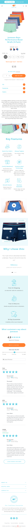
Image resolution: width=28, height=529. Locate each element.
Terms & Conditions (14, 523)
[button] (23, 6)
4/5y (10, 56)
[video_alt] (14, 205)
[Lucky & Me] (14, 6)
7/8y (18, 56)
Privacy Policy (7, 523)
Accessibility (21, 523)
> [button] (14, 462)
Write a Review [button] (14, 345)
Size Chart (23, 53)
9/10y (22, 56)
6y (13, 56)
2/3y (5, 56)
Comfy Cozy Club (14, 2)
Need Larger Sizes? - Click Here (14, 61)
